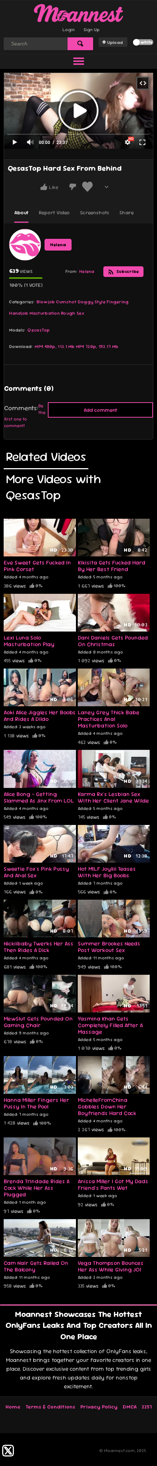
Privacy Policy (99, 1406)
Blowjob (46, 302)
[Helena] (25, 244)
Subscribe (127, 271)
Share (126, 212)
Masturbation (45, 313)
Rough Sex (72, 313)
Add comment (100, 410)
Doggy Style (92, 302)
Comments (20, 408)
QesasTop (38, 330)
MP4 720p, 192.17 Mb (97, 346)
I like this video (44, 187)
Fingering (118, 302)
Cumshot (66, 302)
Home (12, 1406)
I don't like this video (72, 187)
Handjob (18, 313)
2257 (147, 1406)
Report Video (54, 212)
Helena (58, 245)
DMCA (130, 1406)
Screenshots (94, 212)
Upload (115, 42)
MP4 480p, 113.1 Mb (54, 346)
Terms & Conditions (50, 1406)
